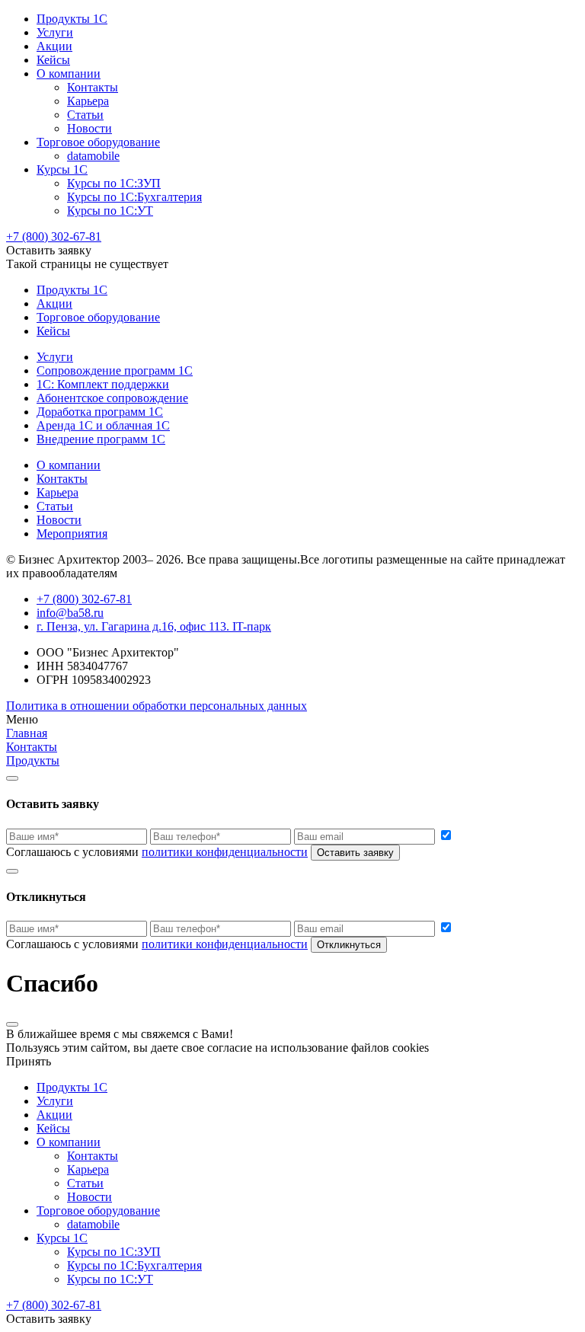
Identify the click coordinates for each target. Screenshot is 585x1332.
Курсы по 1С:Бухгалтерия (134, 196)
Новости (89, 128)
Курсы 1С (62, 169)
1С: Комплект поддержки (103, 384)
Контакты (92, 87)
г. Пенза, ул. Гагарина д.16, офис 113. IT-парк (154, 626)
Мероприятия (72, 533)
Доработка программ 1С (100, 411)
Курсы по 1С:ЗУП (114, 183)
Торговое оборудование (98, 142)
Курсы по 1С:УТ (110, 210)
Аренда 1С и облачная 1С (103, 425)
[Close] (12, 778)
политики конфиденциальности (225, 851)
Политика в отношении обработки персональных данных (156, 705)
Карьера (88, 100)
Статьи (85, 114)
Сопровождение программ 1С (115, 370)
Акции (54, 46)
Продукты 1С (72, 18)
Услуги (55, 32)
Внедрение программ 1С (101, 439)
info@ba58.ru (70, 612)
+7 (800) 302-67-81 (53, 236)
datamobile (93, 155)
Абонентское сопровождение (112, 397)
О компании (69, 73)
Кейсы (53, 59)
